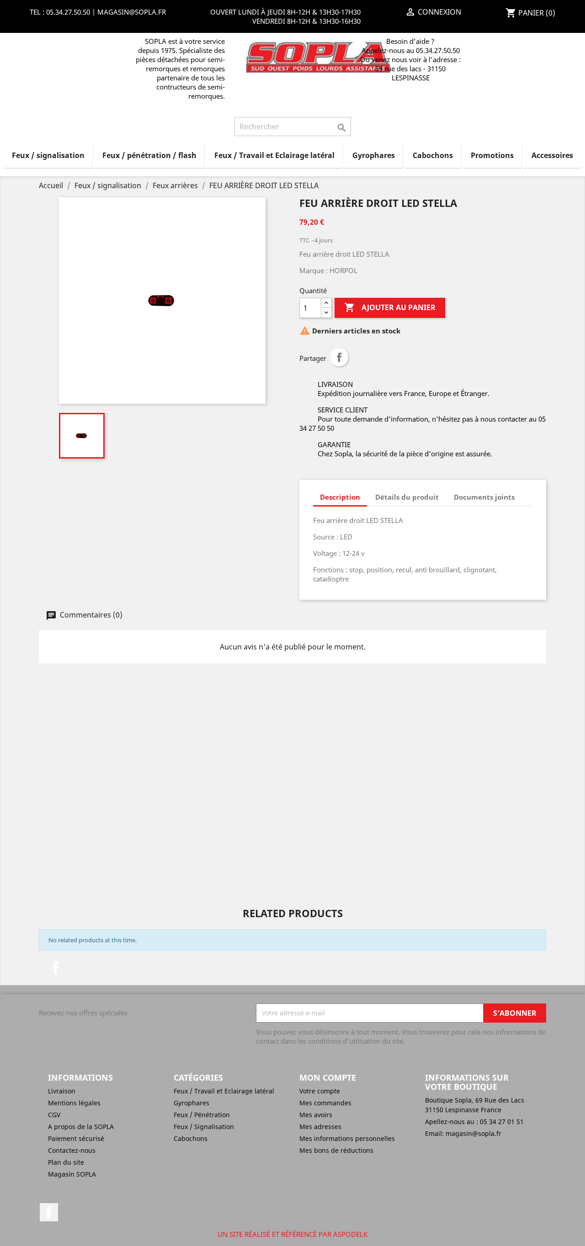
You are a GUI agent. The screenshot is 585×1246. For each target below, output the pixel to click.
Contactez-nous (72, 1150)
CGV (54, 1114)
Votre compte (319, 1091)
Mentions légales (74, 1102)
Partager (339, 357)
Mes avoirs (315, 1114)
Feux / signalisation (48, 155)
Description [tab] (340, 497)
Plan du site (66, 1162)
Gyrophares (373, 155)
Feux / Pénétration (202, 1114)
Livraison (61, 1091)
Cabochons (433, 155)
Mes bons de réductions (336, 1150)
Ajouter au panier (390, 307)
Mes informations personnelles (347, 1138)
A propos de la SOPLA (81, 1126)
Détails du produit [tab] (407, 497)
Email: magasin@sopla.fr (463, 1133)
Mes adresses (320, 1126)
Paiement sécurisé (76, 1138)
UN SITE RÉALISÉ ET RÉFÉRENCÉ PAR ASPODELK (292, 1234)
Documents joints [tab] (484, 497)
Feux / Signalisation (204, 1126)
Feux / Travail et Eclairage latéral (274, 155)
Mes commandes (325, 1102)
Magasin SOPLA (72, 1174)
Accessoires (552, 155)
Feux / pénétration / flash (149, 155)
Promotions (492, 155)
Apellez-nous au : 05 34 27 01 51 (474, 1121)
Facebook (56, 968)
